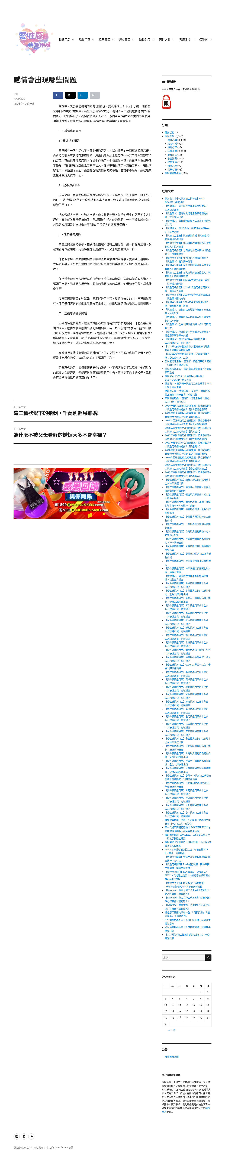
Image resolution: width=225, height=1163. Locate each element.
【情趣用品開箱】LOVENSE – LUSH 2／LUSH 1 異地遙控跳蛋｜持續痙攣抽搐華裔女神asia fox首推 (187, 875)
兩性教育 (18, 103)
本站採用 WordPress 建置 (59, 1147)
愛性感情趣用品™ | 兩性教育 (28, 1147)
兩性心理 (172, 139)
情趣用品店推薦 (173, 173)
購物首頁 (84, 39)
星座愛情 (172, 162)
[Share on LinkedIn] (83, 95)
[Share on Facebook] (58, 95)
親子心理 (172, 169)
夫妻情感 (172, 143)
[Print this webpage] (95, 95)
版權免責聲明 (172, 1056)
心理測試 (172, 154)
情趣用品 (64, 39)
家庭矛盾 (29, 103)
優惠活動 (169, 132)
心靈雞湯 (172, 158)
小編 (16, 93)
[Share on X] (70, 95)
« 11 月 (171, 1030)
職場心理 (172, 165)
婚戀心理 (172, 147)
